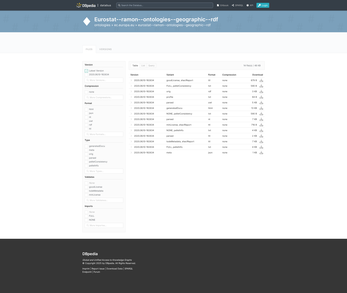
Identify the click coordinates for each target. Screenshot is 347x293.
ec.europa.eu (124, 25)
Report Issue (98, 268)
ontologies (102, 25)
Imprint (86, 268)
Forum (97, 271)
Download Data (115, 268)
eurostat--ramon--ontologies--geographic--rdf (174, 25)
